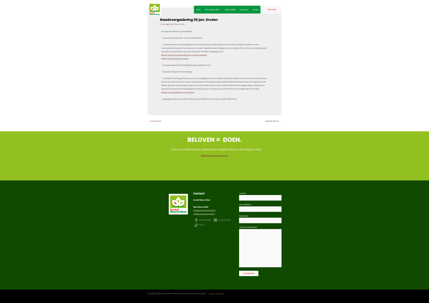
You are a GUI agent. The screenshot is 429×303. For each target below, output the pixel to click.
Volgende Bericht (273, 121)
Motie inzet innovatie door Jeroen (174, 58)
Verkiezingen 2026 (212, 9)
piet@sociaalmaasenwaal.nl (204, 210)
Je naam (242, 193)
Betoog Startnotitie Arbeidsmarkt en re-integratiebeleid (184, 55)
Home (198, 9)
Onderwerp (243, 216)
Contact (255, 9)
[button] (220, 9)
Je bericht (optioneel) (248, 227)
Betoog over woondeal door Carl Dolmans (177, 92)
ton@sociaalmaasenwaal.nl (204, 214)
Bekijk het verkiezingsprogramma (214, 155)
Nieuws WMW (230, 9)
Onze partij (244, 9)
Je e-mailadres (245, 204)
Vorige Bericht (154, 121)
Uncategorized (167, 24)
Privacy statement (216, 293)
